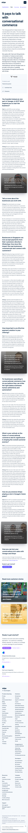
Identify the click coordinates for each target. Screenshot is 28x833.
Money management (20, 715)
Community (5, 783)
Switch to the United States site (10, 829)
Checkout (4, 705)
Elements (4, 715)
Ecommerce (18, 703)
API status (17, 764)
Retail (16, 741)
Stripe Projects (18, 770)
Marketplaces (18, 713)
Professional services (20, 737)
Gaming (17, 724)
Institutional (18, 777)
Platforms (17, 717)
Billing (3, 701)
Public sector (18, 739)
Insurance (17, 730)
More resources (6, 799)
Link (3, 724)
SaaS (16, 718)
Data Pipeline (5, 713)
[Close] (25, 826)
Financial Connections (7, 717)
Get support (5, 805)
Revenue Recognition (7, 736)
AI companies (18, 720)
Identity (4, 718)
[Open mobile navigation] (25, 2)
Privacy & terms (6, 788)
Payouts (4, 732)
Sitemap (4, 796)
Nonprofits (17, 735)
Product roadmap (19, 779)
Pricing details (6, 662)
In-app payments (19, 711)
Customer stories (6, 779)
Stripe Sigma (5, 737)
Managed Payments (7, 726)
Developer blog (18, 772)
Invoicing (4, 720)
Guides (4, 777)
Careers (17, 781)
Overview (16, 7)
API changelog (18, 766)
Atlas (3, 698)
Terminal (4, 741)
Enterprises (18, 696)
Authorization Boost (7, 700)
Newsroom (17, 783)
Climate (4, 707)
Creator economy (19, 722)
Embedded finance (19, 705)
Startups (17, 698)
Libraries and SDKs (19, 768)
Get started (6, 648)
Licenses (4, 794)
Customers (5, 7)
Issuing (3, 722)
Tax (3, 739)
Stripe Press (18, 785)
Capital (3, 703)
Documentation (18, 760)
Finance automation (19, 707)
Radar (3, 734)
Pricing (3, 696)
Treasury (4, 743)
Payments (4, 730)
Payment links (5, 728)
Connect (4, 709)
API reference (5, 676)
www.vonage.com (13, 560)
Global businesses (19, 709)
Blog (3, 781)
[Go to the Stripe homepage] (3, 688)
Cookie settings (6, 797)
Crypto (3, 711)
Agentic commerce (19, 700)
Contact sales (6, 566)
